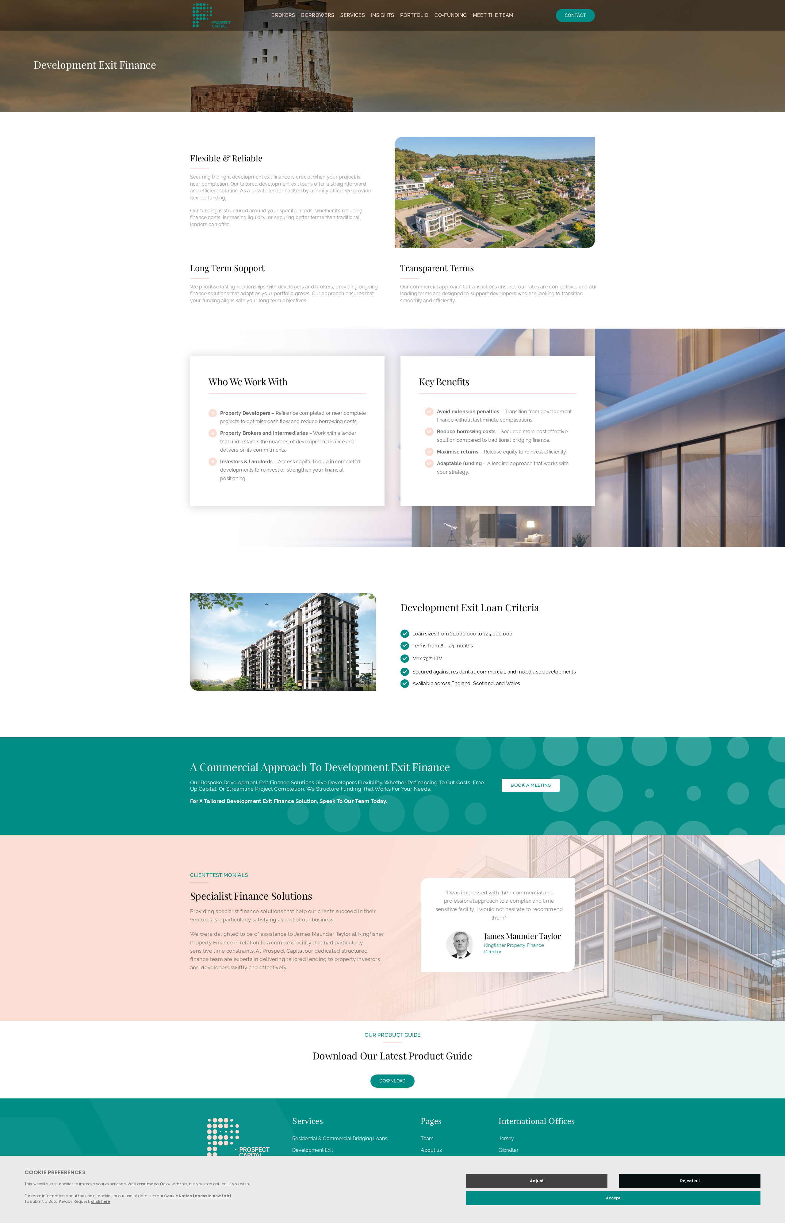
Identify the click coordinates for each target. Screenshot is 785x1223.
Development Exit (312, 1150)
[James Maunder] (460, 932)
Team (427, 1138)
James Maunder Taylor (522, 936)
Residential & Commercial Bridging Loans (339, 1138)
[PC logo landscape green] (211, 3)
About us (431, 1150)
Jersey (506, 1138)
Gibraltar (508, 1150)
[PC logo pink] (238, 1116)
